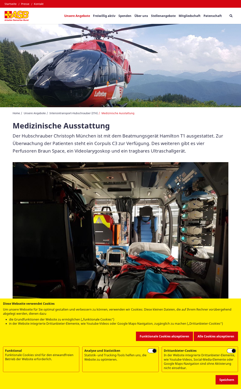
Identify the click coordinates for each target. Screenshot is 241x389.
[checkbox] (152, 351)
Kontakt (38, 4)
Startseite (11, 4)
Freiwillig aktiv (104, 16)
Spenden (124, 16)
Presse (25, 4)
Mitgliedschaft (190, 16)
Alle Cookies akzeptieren (216, 336)
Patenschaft (213, 16)
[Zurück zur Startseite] (17, 16)
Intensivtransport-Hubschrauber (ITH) (74, 113)
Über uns (141, 16)
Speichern (226, 380)
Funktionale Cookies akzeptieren (164, 336)
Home (16, 113)
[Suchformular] (231, 15)
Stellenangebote (163, 16)
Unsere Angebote (77, 16)
